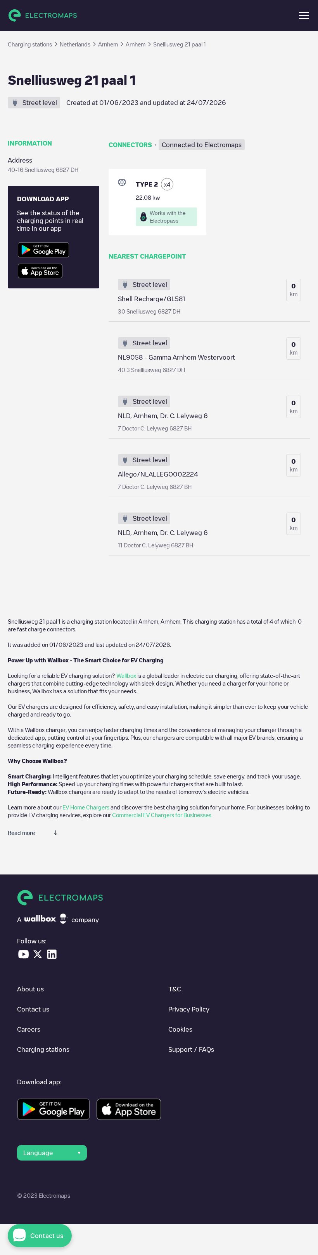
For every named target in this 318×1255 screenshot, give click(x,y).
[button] (304, 15)
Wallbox (126, 675)
